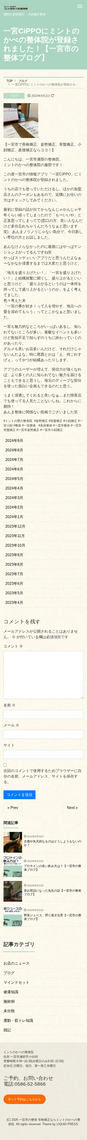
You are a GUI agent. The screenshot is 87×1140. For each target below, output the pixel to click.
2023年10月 (15, 545)
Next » (72, 808)
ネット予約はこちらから (24, 1099)
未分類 (9, 1011)
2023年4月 (14, 602)
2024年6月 (14, 469)
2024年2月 (14, 507)
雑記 (7, 1030)
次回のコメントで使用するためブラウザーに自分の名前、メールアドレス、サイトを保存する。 (42, 776)
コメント (13, 646)
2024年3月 (14, 498)
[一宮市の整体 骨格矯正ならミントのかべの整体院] (15, 6)
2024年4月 (14, 488)
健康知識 (10, 992)
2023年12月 (15, 526)
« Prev (12, 808)
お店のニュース (16, 963)
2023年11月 (15, 536)
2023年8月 (14, 564)
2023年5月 (14, 593)
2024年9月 (14, 441)
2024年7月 (14, 460)
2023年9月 (14, 555)
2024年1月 (14, 517)
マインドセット (16, 982)
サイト (9, 745)
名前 (9, 705)
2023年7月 (14, 574)
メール (11, 725)
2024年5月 (14, 479)
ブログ (14, 96)
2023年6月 (14, 583)
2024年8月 (14, 450)
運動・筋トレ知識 (18, 1020)
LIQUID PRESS (67, 1124)
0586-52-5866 (30, 1084)
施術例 (9, 1001)
